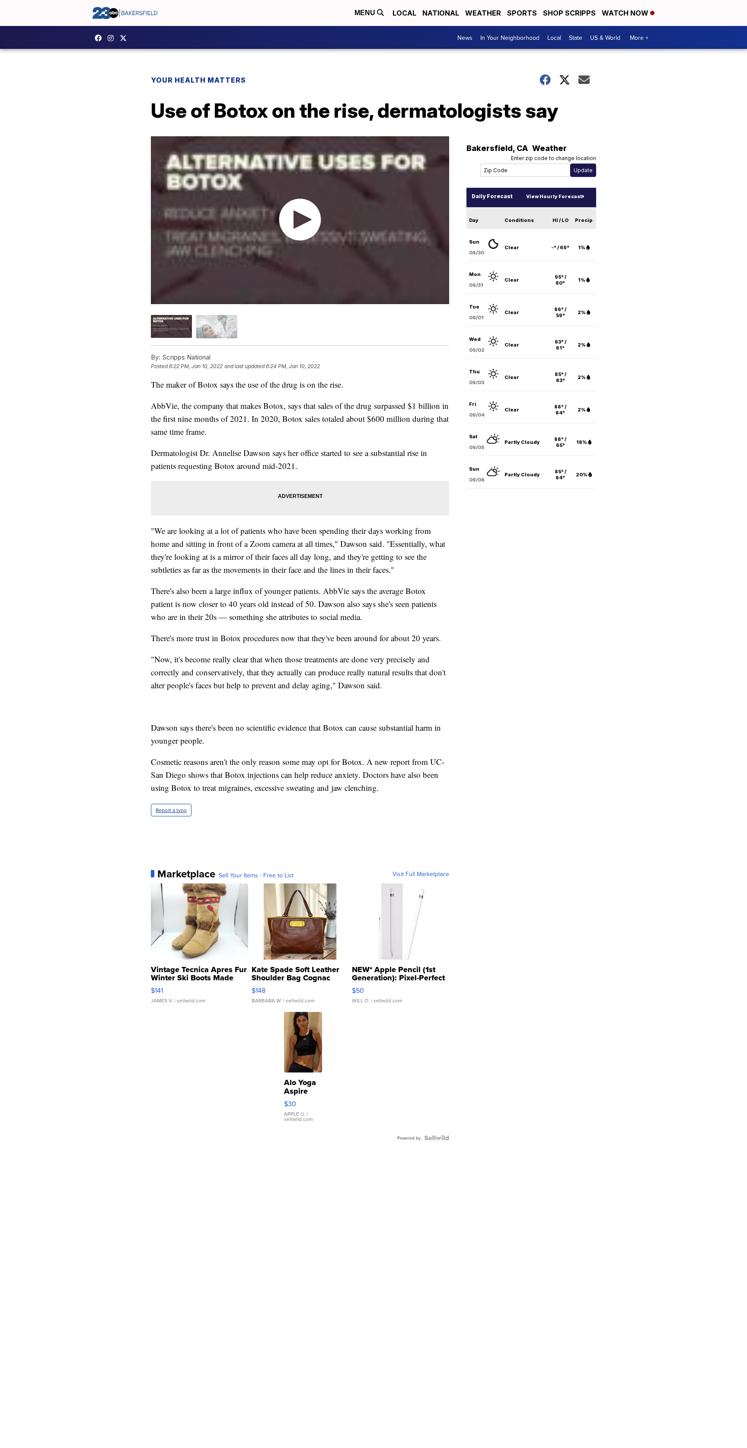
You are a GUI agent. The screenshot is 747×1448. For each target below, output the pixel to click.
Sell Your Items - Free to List (256, 875)
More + (639, 37)
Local (404, 13)
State (575, 37)
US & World (605, 37)
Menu (365, 12)
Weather (483, 13)
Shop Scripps (569, 13)
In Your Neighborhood (510, 37)
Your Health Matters (198, 80)
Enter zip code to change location (553, 158)
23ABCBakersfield (100, 38)
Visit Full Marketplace (421, 874)
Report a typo (171, 810)
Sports (522, 13)
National (440, 13)
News (464, 37)
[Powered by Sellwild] (436, 1138)
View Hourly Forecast (554, 196)
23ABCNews (113, 38)
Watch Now (626, 13)
